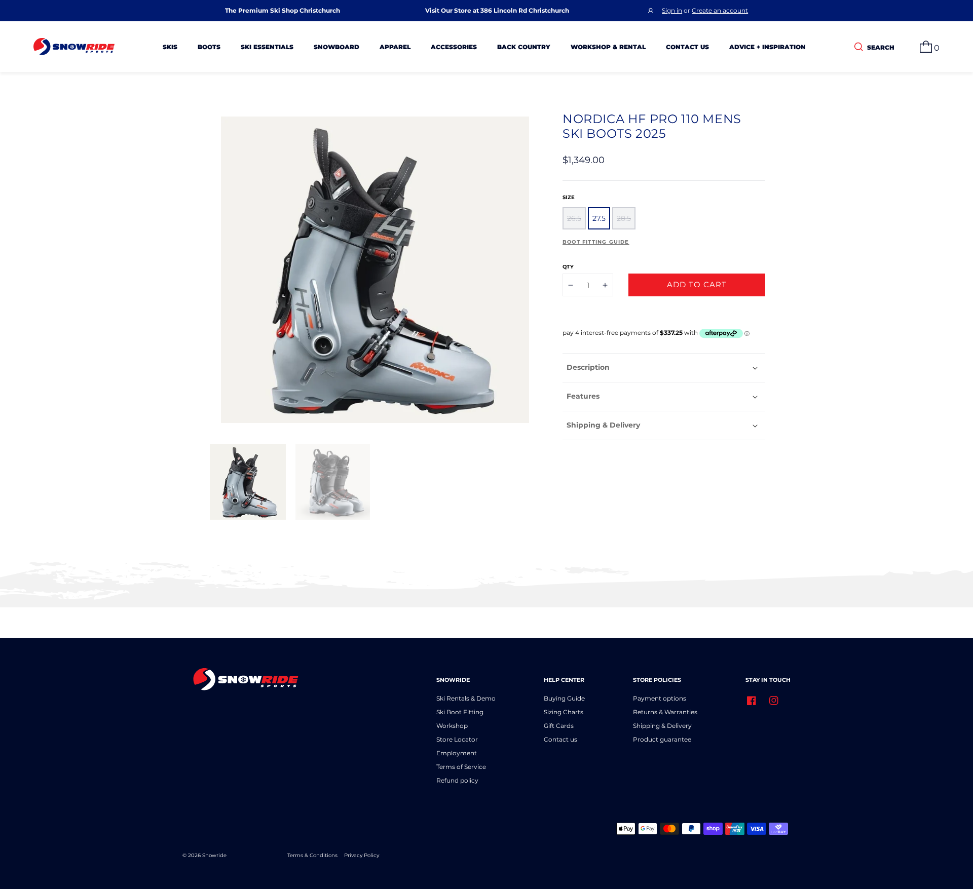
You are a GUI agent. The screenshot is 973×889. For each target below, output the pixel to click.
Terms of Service (461, 766)
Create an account (720, 10)
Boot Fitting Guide (596, 242)
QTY (568, 266)
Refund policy (457, 780)
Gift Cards (559, 725)
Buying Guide (564, 698)
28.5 (624, 218)
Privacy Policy (361, 855)
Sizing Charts (563, 712)
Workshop (452, 725)
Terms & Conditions (312, 855)
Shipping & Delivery (662, 725)
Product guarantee (662, 739)
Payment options (659, 698)
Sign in (672, 10)
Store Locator (457, 739)
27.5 (599, 218)
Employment (456, 753)
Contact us (560, 739)
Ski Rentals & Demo (466, 698)
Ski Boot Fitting (459, 712)
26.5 (574, 218)
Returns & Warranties (665, 712)
